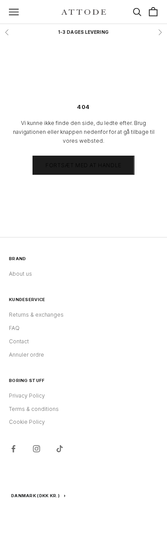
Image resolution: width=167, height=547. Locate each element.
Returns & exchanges (36, 314)
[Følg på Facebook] (13, 448)
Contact (19, 341)
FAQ (14, 328)
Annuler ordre (26, 354)
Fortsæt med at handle (83, 165)
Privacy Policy (27, 395)
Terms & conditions (34, 409)
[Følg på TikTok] (59, 448)
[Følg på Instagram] (36, 448)
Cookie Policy (27, 421)
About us (20, 273)
